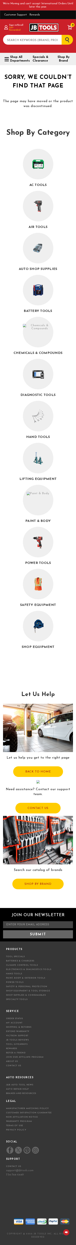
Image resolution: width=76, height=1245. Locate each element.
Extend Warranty (17, 1031)
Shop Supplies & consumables (26, 995)
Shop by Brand (64, 59)
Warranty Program (19, 1121)
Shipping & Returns (19, 1027)
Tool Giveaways (17, 1044)
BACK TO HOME (38, 771)
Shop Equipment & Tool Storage (28, 991)
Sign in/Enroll (16, 25)
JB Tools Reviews (17, 1040)
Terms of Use (14, 1126)
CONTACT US (38, 808)
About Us (12, 1061)
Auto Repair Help (17, 1089)
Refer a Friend (16, 1053)
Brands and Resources (21, 1093)
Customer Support (15, 14)
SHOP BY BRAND (38, 884)
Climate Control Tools (22, 965)
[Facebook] (10, 1150)
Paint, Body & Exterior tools (25, 978)
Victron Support (17, 1036)
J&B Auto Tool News (19, 1085)
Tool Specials (15, 957)
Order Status (14, 1018)
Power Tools (15, 982)
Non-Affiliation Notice (22, 1117)
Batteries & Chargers (20, 961)
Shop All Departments (18, 59)
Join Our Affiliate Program (25, 1057)
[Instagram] (35, 1150)
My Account (14, 1023)
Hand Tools (14, 974)
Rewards (34, 14)
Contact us (13, 1166)
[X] (18, 1150)
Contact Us (13, 1066)
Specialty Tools (17, 999)
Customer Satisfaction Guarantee (29, 1113)
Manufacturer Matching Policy (27, 1108)
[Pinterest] (27, 1150)
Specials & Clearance (40, 59)
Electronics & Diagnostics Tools (28, 969)
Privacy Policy (16, 1130)
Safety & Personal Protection (26, 986)
